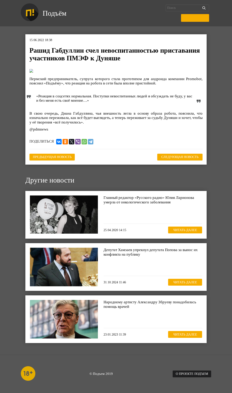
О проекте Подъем (192, 374)
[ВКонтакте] (59, 141)
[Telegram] (90, 141)
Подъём (54, 13)
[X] (71, 141)
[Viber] (78, 141)
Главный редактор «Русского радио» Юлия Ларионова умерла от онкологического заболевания (149, 199)
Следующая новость (179, 157)
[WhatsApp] (84, 141)
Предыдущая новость (52, 157)
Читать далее (185, 230)
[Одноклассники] (65, 141)
